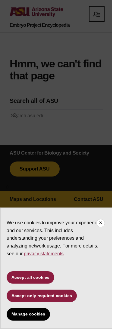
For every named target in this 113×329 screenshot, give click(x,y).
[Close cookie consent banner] (100, 223)
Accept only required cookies (41, 295)
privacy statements (44, 253)
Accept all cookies (30, 277)
